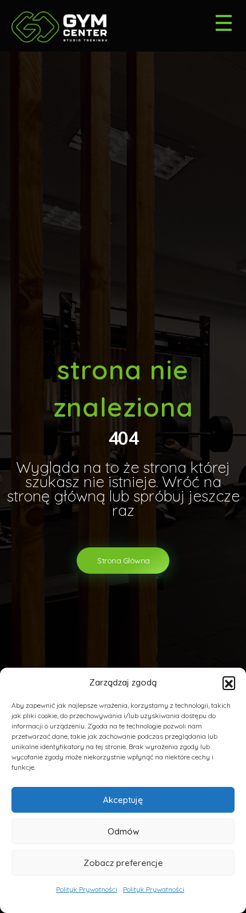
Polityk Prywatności (86, 889)
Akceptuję (123, 799)
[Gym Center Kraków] (64, 26)
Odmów (123, 831)
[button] (229, 682)
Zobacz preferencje (123, 862)
